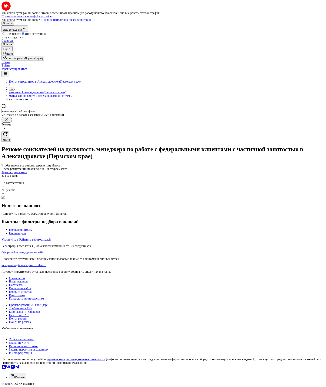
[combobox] (19, 111)
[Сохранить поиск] (5, 135)
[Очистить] (7, 120)
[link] (8, 53)
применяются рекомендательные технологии (76, 359)
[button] (6, 62)
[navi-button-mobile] (5, 74)
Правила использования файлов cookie (66, 19)
